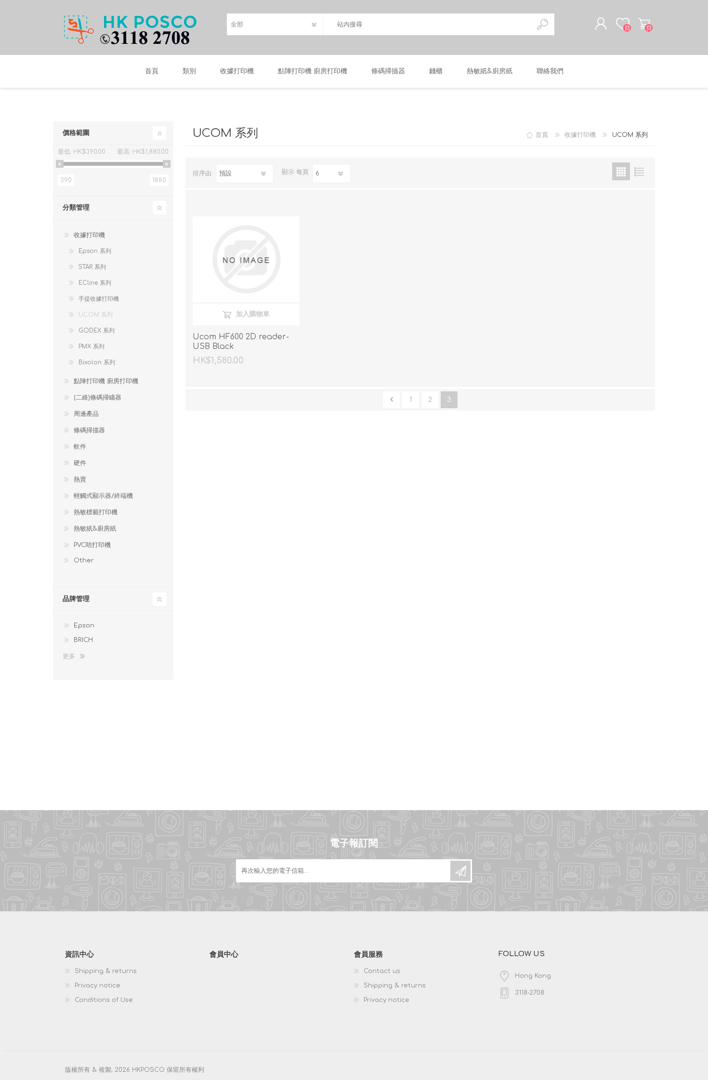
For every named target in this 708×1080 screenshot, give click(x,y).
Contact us (382, 971)
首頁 (542, 135)
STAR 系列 (92, 267)
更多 (69, 656)
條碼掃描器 (89, 430)
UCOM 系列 (96, 314)
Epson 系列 (95, 251)
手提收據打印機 (99, 298)
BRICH (83, 640)
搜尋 (543, 24)
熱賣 (80, 479)
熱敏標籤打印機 (96, 512)
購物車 (644, 23)
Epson (84, 625)
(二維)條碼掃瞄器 (97, 397)
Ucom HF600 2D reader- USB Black (241, 342)
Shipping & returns (106, 971)
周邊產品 (86, 414)
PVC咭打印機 (92, 545)
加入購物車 (253, 314)
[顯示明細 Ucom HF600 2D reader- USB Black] (246, 259)
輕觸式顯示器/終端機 (103, 496)
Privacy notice (97, 985)
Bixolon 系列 (97, 362)
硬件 (80, 463)
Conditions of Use (104, 1000)
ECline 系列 (95, 283)
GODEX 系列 (97, 330)
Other (84, 560)
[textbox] (427, 24)
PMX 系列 (92, 346)
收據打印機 (89, 235)
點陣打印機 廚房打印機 (106, 381)
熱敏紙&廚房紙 (95, 528)
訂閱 (460, 871)
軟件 (80, 446)
